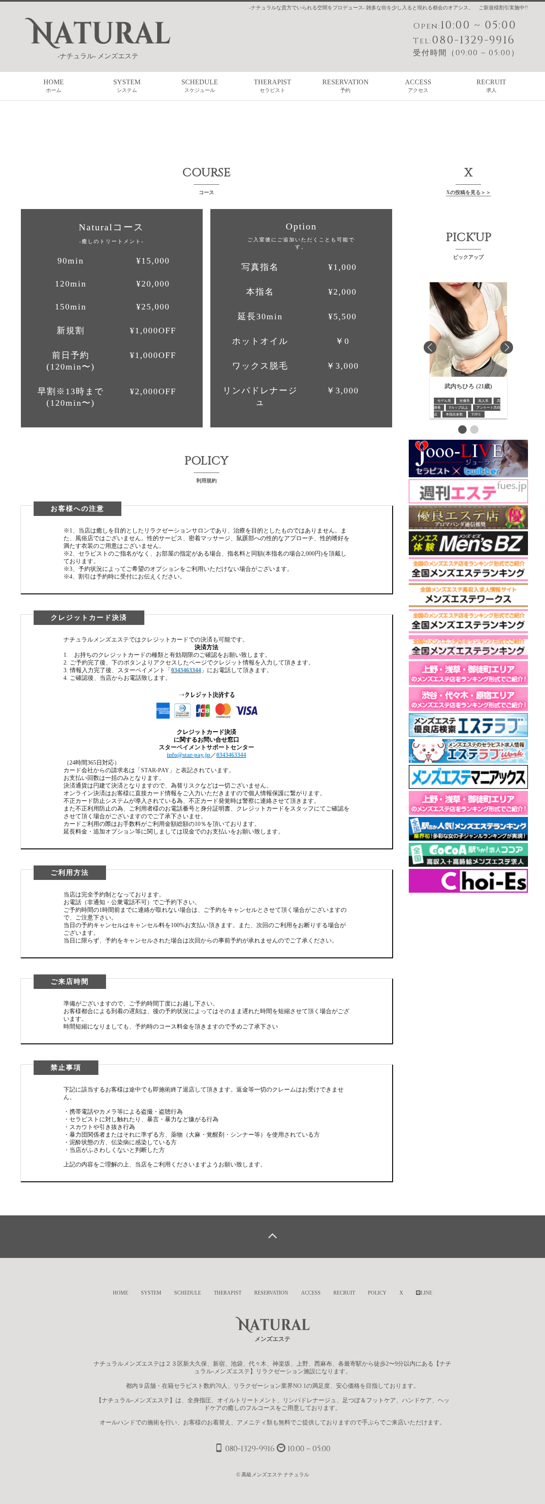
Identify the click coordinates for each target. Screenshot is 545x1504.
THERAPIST (272, 85)
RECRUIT (491, 85)
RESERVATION (345, 85)
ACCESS (418, 85)
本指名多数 (454, 414)
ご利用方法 (70, 872)
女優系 (464, 401)
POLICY (377, 1293)
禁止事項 (66, 1067)
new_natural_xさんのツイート (447, 212)
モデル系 (444, 401)
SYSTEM (127, 85)
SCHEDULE (199, 85)
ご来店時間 (70, 981)
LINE (426, 1293)
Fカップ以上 (458, 408)
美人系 (483, 401)
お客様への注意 (77, 508)
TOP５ (476, 414)
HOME (53, 85)
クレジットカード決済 (89, 617)
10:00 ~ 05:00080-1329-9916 (466, 38)
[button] (462, 429)
